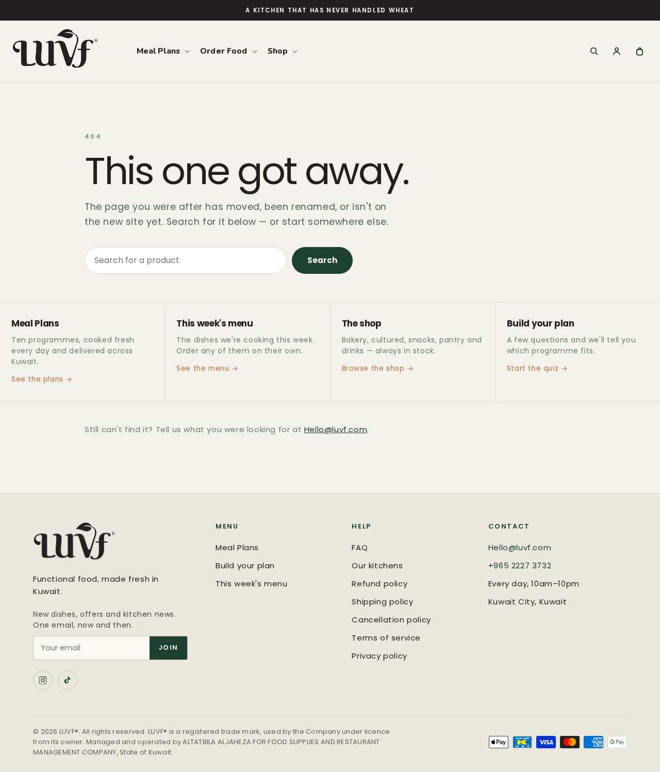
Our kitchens (377, 565)
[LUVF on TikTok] (67, 680)
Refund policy (379, 583)
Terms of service (386, 637)
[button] (162, 51)
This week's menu (252, 583)
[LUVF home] (114, 543)
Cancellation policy (391, 619)
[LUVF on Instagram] (43, 680)
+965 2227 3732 (519, 565)
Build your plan (245, 565)
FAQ (360, 547)
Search (322, 260)
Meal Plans (237, 547)
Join (168, 647)
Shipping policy (382, 601)
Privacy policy (379, 655)
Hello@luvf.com (335, 429)
